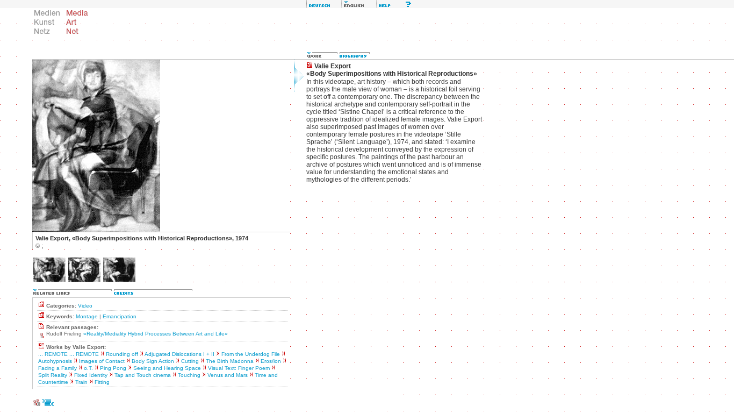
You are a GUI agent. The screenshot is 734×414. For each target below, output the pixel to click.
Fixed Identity (90, 375)
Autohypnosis (55, 361)
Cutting (190, 361)
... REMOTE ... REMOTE (68, 354)
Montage (87, 316)
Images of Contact (102, 361)
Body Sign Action (153, 361)
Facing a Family (57, 368)
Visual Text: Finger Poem (239, 368)
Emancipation (119, 316)
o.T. (88, 368)
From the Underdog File (250, 354)
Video (85, 306)
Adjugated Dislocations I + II (179, 354)
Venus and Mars (227, 375)
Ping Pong (113, 368)
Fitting (102, 382)
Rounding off (122, 354)
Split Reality (52, 375)
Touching (189, 375)
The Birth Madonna (230, 361)
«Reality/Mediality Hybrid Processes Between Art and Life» (155, 334)
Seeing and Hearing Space (167, 368)
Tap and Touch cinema (142, 375)
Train (81, 382)
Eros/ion (271, 361)
